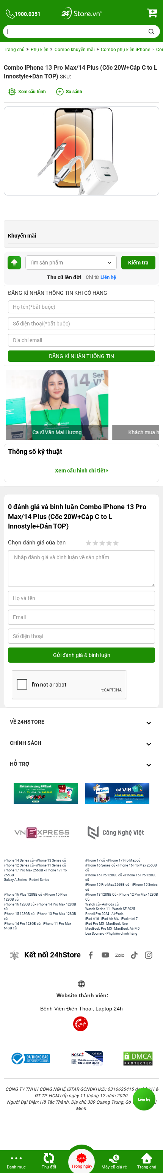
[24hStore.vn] (81, 14)
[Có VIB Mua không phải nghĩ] (68, 793)
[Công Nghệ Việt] (50, 833)
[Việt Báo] (124, 833)
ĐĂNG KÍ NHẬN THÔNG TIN (81, 356)
